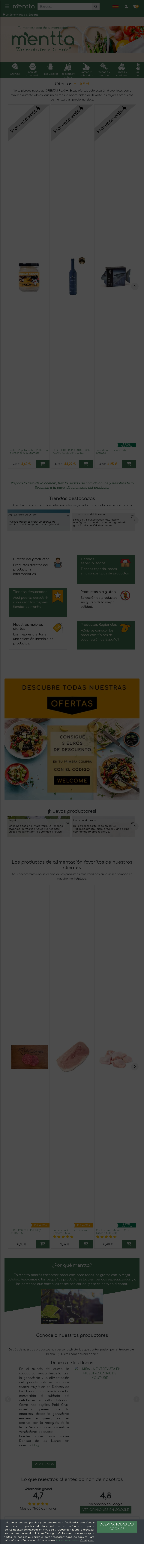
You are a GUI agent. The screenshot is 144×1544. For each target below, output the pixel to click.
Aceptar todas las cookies (117, 1527)
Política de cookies (67, 1540)
